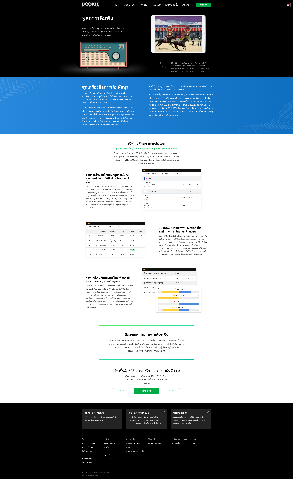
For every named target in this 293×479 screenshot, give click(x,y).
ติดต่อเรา (203, 5)
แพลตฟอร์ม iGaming (133, 443)
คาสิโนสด (107, 447)
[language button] (288, 5)
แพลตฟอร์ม (129, 5)
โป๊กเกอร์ (157, 5)
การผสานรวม (130, 447)
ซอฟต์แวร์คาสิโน (109, 443)
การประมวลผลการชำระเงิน (135, 451)
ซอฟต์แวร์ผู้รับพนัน (88, 447)
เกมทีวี (106, 451)
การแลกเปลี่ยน (87, 463)
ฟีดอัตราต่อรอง (87, 451)
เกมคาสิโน (107, 459)
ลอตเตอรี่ (107, 455)
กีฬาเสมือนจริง (87, 459)
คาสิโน (144, 5)
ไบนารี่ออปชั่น (171, 5)
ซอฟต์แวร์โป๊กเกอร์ (154, 443)
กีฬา (117, 5)
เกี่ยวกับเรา (187, 5)
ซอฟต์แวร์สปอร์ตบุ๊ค (88, 443)
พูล (83, 455)
